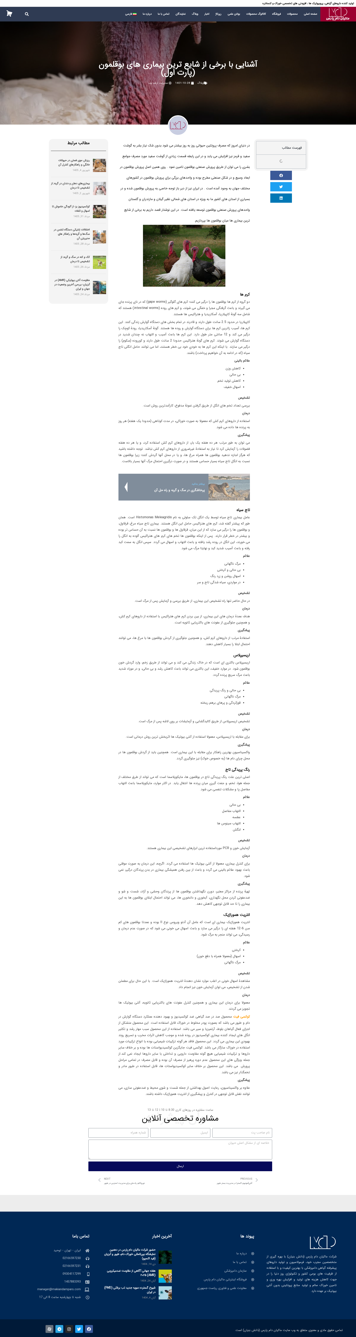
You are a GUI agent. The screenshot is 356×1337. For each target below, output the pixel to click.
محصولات (292, 14)
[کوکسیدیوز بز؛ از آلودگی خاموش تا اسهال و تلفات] (99, 211)
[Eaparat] (49, 1329)
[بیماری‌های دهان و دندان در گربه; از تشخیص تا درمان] (99, 188)
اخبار (206, 14)
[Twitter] (79, 1329)
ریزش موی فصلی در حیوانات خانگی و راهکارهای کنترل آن (74, 162)
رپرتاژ (218, 14)
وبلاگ (195, 14)
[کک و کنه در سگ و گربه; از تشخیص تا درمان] (99, 262)
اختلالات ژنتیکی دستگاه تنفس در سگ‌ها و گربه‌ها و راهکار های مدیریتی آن (72, 233)
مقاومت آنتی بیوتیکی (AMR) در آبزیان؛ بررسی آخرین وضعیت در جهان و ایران (72, 284)
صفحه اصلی (310, 14)
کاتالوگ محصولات (256, 14)
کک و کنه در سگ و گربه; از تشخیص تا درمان (75, 259)
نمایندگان (181, 14)
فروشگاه (276, 14)
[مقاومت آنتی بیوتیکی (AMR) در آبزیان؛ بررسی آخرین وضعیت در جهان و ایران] (99, 287)
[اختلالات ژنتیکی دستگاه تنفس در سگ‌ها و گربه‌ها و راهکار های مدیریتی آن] (99, 236)
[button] (26, 14)
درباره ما (147, 14)
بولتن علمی (234, 14)
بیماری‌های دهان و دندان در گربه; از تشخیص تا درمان (70, 185)
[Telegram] (59, 1329)
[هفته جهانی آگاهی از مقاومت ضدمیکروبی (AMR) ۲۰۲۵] (165, 1275)
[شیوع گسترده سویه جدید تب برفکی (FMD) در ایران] (165, 1292)
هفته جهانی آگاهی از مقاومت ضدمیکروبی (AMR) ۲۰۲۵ (131, 1273)
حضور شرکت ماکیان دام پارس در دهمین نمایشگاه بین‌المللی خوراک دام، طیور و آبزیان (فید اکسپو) (130, 1254)
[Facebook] (89, 1329)
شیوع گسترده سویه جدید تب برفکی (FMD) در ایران (130, 1289)
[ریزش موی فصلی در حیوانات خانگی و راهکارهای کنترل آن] (99, 165)
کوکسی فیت (241, 1016)
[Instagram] (69, 1329)
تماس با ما (163, 14)
